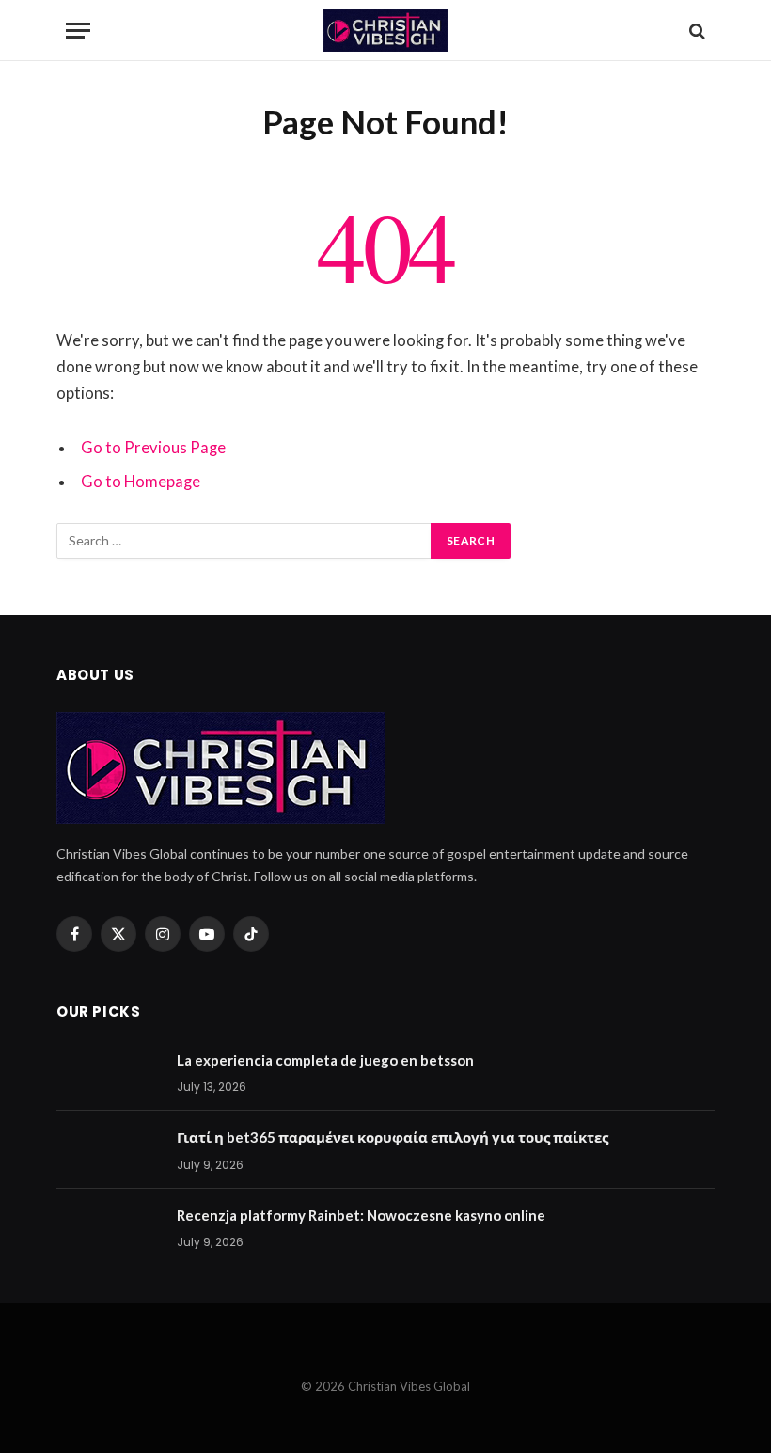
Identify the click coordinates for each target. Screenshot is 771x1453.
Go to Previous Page (153, 447)
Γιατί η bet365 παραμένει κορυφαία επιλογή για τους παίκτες (392, 1137)
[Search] (695, 30)
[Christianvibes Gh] (385, 30)
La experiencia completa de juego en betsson (325, 1059)
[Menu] (78, 30)
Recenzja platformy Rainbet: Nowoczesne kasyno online (361, 1215)
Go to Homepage (140, 481)
